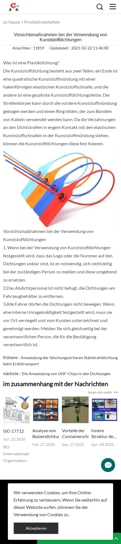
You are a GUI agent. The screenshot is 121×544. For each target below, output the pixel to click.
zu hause (11, 21)
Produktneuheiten (42, 21)
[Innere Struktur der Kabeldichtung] (104, 409)
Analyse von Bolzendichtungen (45, 433)
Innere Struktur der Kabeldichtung (104, 433)
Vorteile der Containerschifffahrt (75, 433)
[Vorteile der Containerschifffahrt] (75, 409)
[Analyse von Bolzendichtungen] (45, 409)
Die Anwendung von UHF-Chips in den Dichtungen (66, 373)
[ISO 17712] (16, 410)
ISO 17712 (13, 431)
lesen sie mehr (103, 392)
